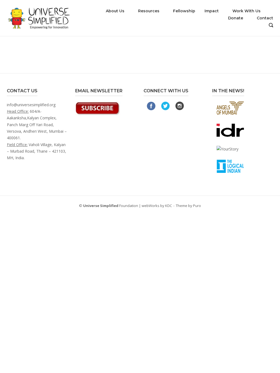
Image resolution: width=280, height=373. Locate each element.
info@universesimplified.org (31, 104)
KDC (168, 205)
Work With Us (246, 10)
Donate (235, 18)
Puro (197, 205)
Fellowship (184, 10)
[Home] (40, 17)
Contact (265, 18)
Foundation (110, 205)
